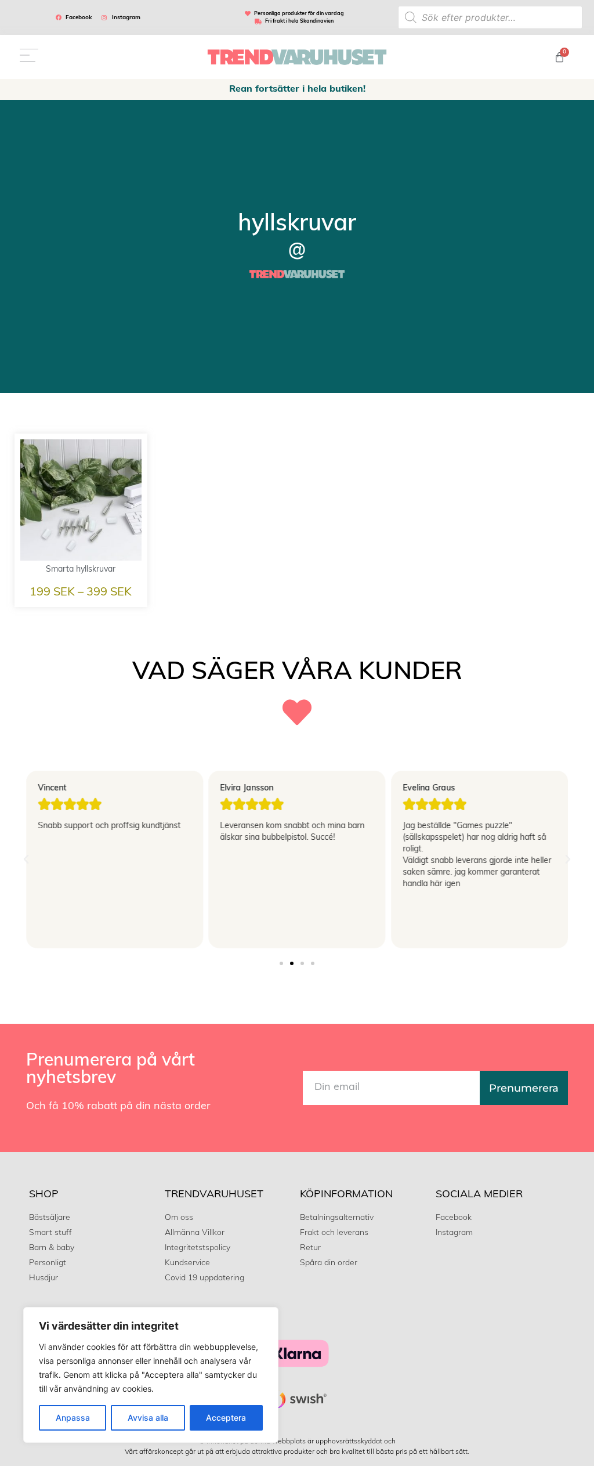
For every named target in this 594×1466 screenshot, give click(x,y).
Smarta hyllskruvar (80, 569)
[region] (150, 1375)
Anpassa (73, 1417)
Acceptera (226, 1417)
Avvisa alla (148, 1417)
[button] (26, 859)
